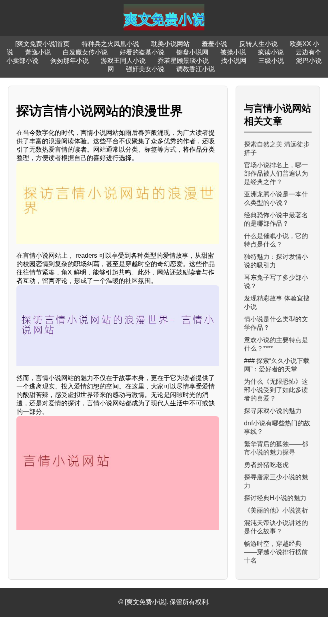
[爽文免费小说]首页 (42, 43)
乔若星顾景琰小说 (183, 60)
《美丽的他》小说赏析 (276, 510)
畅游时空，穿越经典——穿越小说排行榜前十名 (276, 552)
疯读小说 (271, 52)
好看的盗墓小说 (142, 52)
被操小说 (233, 52)
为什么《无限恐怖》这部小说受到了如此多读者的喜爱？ (276, 390)
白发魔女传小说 (85, 52)
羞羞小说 (214, 43)
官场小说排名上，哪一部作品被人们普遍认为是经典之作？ (276, 173)
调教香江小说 (195, 69)
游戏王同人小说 (123, 60)
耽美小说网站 (170, 43)
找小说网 (233, 60)
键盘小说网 (192, 52)
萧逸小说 (38, 52)
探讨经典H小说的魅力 (275, 498)
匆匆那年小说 (69, 60)
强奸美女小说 (145, 69)
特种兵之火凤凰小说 (110, 43)
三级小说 (271, 60)
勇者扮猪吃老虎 (266, 464)
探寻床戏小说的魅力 (273, 410)
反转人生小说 (258, 43)
